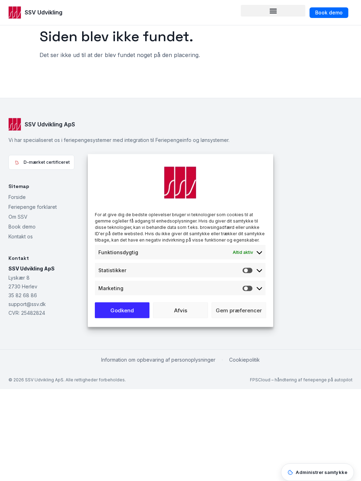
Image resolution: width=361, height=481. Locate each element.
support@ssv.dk (27, 304)
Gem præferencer (239, 310)
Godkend (122, 310)
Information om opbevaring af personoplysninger (158, 360)
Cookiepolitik (244, 360)
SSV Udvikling (43, 12)
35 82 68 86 (22, 295)
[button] (273, 11)
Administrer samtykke (321, 472)
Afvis (180, 310)
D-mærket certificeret (47, 162)
